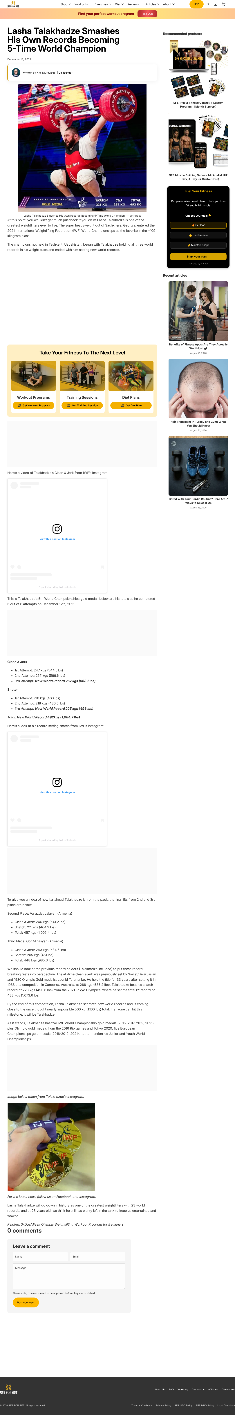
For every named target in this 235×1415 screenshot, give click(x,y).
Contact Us (198, 1389)
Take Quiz (147, 13)
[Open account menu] (216, 4)
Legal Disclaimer (226, 1405)
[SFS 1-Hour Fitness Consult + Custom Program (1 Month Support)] (198, 69)
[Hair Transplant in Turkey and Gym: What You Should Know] (198, 388)
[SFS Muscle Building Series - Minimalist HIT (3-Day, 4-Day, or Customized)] (198, 142)
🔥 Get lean (198, 225)
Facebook (64, 1197)
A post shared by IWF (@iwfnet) (57, 587)
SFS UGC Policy (183, 1405)
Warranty (183, 1389)
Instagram (87, 1197)
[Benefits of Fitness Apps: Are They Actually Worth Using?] (198, 311)
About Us (159, 1389)
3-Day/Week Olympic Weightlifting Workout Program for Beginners (72, 1224)
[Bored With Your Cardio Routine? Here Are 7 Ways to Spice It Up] (198, 466)
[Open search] (208, 4)
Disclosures (228, 1389)
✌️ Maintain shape (198, 245)
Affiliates (213, 1389)
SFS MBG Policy (205, 1405)
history (64, 1205)
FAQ (171, 1389)
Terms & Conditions (141, 1405)
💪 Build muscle (198, 235)
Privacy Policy (163, 1405)
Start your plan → (198, 256)
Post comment (26, 1302)
